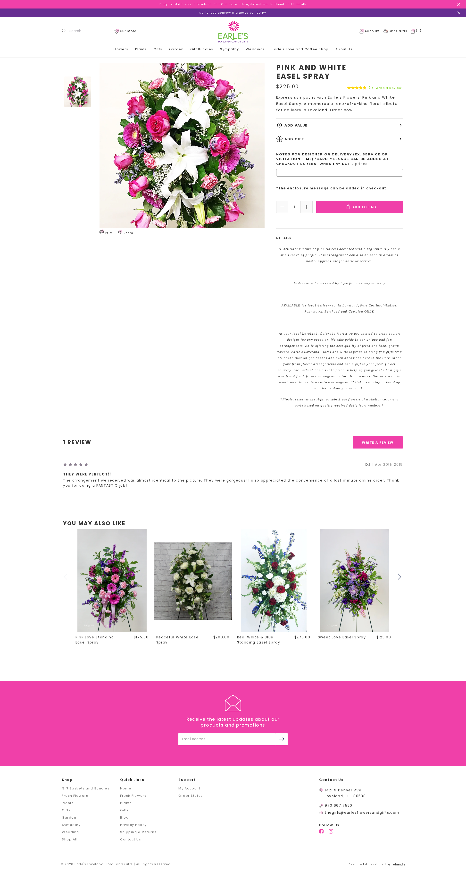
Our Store (128, 31)
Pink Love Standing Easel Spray (94, 640)
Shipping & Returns (138, 832)
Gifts (158, 49)
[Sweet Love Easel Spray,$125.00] (355, 580)
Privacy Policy (133, 824)
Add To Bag (364, 207)
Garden (176, 49)
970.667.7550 (338, 805)
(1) (371, 87)
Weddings (255, 49)
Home (125, 788)
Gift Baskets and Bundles (85, 788)
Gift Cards (398, 31)
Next (400, 576)
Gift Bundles (201, 49)
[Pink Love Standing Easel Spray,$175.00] (112, 580)
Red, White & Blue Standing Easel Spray (258, 640)
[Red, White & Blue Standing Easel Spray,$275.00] (274, 580)
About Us (343, 49)
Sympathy (229, 49)
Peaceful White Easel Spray (178, 640)
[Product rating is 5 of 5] (356, 88)
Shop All (69, 839)
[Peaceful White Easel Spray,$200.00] (193, 580)
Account (372, 31)
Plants (141, 49)
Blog (124, 817)
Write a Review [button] (389, 87)
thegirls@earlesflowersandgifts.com (362, 812)
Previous (66, 576)
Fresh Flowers (75, 795)
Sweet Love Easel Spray (342, 637)
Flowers (121, 49)
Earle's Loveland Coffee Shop (300, 49)
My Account (189, 788)
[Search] (64, 31)
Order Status (190, 795)
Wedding (70, 832)
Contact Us (130, 839)
